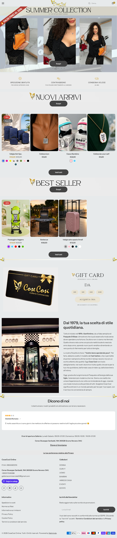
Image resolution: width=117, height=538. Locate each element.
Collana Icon (44, 154)
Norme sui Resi (7, 506)
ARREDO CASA (65, 480)
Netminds (53, 533)
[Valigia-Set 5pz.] (16, 132)
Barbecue (44, 240)
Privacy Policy (7, 514)
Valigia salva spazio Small (73, 240)
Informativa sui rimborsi (11, 510)
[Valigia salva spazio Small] (73, 218)
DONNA (62, 465)
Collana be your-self (101, 154)
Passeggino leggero (16, 240)
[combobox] (97, 3)
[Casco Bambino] (73, 132)
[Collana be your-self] (101, 132)
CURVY (62, 469)
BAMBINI (63, 476)
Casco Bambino (72, 154)
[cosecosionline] (58, 3)
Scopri (58, 63)
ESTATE (62, 488)
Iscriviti (106, 510)
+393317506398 (8, 473)
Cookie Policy (7, 518)
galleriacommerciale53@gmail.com (16, 476)
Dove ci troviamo (58, 445)
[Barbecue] (44, 218)
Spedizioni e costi (8, 503)
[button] (52, 68)
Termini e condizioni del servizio (14, 522)
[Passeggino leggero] (16, 218)
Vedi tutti (58, 172)
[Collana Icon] (44, 132)
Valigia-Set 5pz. (15, 154)
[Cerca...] (89, 3)
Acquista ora (88, 299)
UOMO (62, 473)
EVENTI (62, 484)
